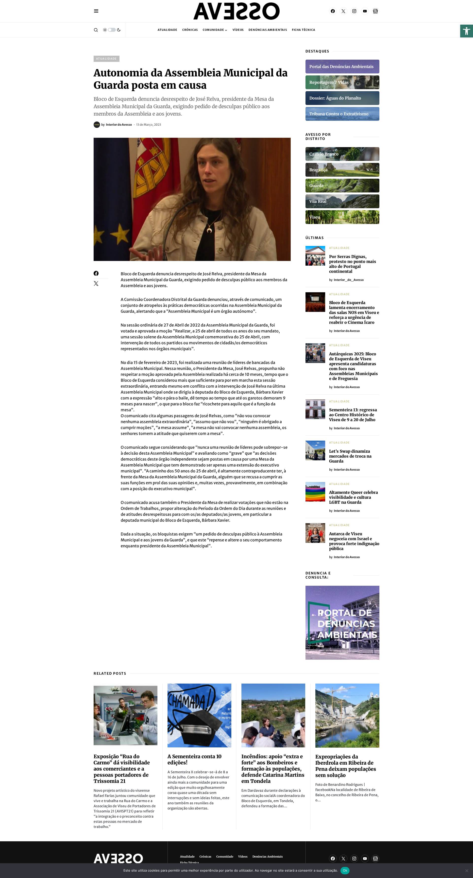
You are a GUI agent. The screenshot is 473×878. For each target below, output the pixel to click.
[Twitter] (343, 11)
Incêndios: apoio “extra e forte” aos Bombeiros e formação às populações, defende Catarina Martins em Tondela (272, 768)
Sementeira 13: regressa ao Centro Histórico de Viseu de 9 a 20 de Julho (353, 414)
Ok (345, 870)
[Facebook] (333, 11)
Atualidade (106, 58)
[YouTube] (365, 11)
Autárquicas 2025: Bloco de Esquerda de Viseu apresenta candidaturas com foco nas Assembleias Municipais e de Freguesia (353, 366)
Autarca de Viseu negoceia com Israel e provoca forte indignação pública (354, 541)
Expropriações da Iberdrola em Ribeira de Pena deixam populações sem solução (345, 766)
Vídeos (243, 856)
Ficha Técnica (189, 862)
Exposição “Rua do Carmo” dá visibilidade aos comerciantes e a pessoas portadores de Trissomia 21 (122, 768)
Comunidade (224, 856)
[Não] (466, 870)
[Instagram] (354, 11)
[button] (466, 31)
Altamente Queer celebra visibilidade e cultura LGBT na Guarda (353, 497)
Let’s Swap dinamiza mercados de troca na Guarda (350, 456)
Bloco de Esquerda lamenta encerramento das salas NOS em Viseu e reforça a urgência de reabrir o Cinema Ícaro (354, 312)
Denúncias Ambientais (268, 856)
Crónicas (205, 856)
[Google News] (375, 11)
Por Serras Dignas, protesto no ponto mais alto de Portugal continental (352, 264)
